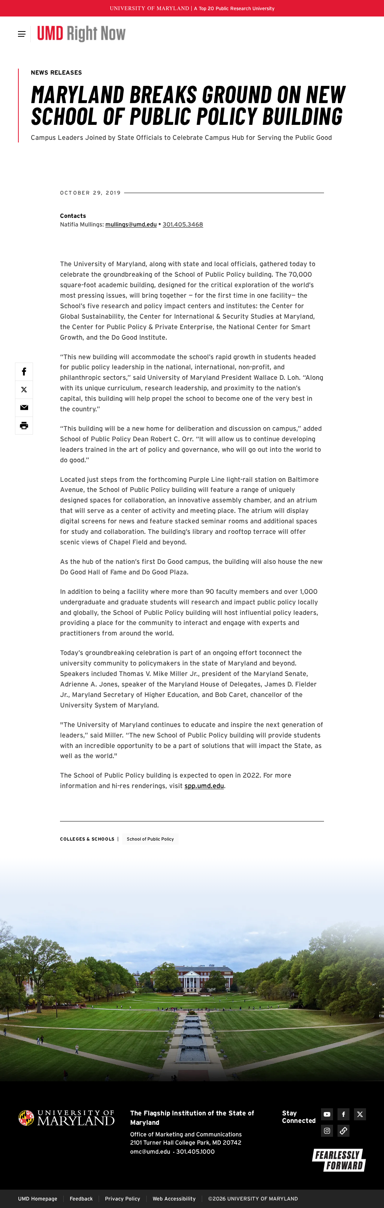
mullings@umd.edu (131, 224)
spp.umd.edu (204, 786)
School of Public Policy (150, 839)
